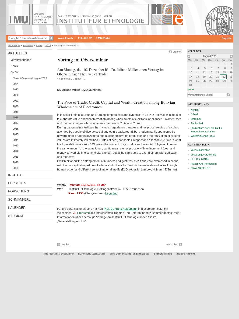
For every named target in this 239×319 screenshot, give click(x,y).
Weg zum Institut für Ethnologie (129, 253)
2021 (15, 100)
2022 (15, 95)
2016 (15, 128)
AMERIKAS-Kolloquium (204, 163)
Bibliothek (196, 118)
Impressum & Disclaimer (59, 253)
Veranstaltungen (21, 60)
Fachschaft (197, 123)
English (226, 38)
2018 (48, 45)
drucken (177, 51)
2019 (15, 111)
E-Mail (194, 114)
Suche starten (228, 94)
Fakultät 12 (85, 38)
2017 (15, 123)
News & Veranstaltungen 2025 (30, 78)
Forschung (18, 191)
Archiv (39, 45)
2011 (15, 156)
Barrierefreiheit (163, 253)
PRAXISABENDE (200, 168)
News (14, 66)
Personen (17, 183)
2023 (15, 89)
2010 (15, 162)
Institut (15, 175)
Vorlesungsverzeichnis (203, 154)
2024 (15, 83)
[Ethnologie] (119, 33)
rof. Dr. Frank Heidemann (121, 208)
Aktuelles (28, 45)
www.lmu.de (66, 38)
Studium (15, 216)
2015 (15, 134)
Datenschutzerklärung (91, 253)
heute (190, 89)
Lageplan (111, 193)
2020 (15, 106)
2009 (15, 168)
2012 (15, 151)
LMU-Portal (103, 38)
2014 (15, 139)
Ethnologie (14, 45)
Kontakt (195, 109)
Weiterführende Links (203, 136)
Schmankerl (19, 199)
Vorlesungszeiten (200, 150)
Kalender (16, 207)
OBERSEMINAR (200, 159)
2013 (15, 145)
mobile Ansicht (185, 253)
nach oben (172, 244)
